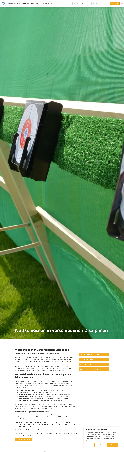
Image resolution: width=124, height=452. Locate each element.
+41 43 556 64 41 (88, 364)
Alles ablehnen (101, 445)
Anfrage (116, 3)
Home (16, 341)
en (122, 3)
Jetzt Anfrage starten (25, 439)
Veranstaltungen (32, 3)
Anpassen (90, 445)
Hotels (24, 3)
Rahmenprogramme (46, 3)
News (18, 3)
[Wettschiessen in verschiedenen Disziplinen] (8, 3)
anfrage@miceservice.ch (90, 369)
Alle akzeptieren (113, 445)
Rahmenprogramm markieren (91, 354)
